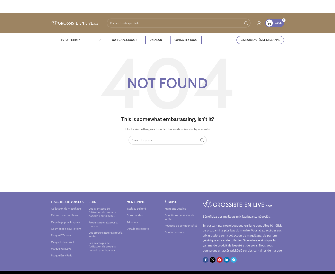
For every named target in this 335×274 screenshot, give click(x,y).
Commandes (135, 215)
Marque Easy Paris (61, 255)
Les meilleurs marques (67, 202)
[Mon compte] (259, 23)
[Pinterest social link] (220, 260)
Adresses (132, 222)
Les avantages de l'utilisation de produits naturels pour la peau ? (102, 212)
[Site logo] (75, 22)
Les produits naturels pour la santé (105, 234)
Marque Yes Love (61, 248)
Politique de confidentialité (181, 225)
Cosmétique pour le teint (66, 228)
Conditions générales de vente (179, 217)
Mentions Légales (175, 208)
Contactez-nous (185, 39)
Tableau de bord (136, 208)
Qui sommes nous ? (124, 39)
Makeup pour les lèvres (64, 215)
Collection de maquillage (66, 208)
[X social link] (213, 260)
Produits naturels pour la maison (103, 224)
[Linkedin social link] (227, 260)
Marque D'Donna (61, 235)
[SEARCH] (246, 23)
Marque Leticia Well (62, 242)
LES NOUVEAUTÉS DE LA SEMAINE (260, 39)
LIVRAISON (156, 39)
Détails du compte (138, 228)
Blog (92, 202)
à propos (171, 202)
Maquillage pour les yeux (65, 222)
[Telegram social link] (234, 260)
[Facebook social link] (205, 260)
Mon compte (136, 202)
